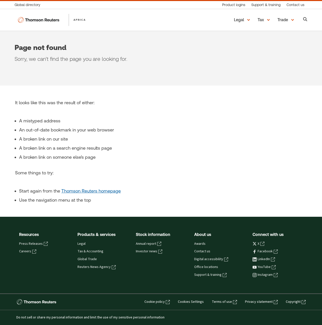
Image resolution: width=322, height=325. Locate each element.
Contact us (202, 251)
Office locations (206, 267)
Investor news (146, 251)
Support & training (208, 275)
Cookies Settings (191, 302)
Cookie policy (154, 302)
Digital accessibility (208, 259)
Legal (81, 243)
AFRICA (79, 19)
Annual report (146, 243)
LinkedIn (264, 259)
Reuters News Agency (94, 267)
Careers (25, 251)
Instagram (265, 275)
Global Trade (87, 259)
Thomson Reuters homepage (91, 191)
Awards (200, 243)
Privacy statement (259, 302)
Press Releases (31, 243)
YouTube (264, 267)
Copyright (293, 302)
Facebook (265, 251)
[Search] (305, 19)
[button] (243, 20)
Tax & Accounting (90, 251)
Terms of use (222, 302)
